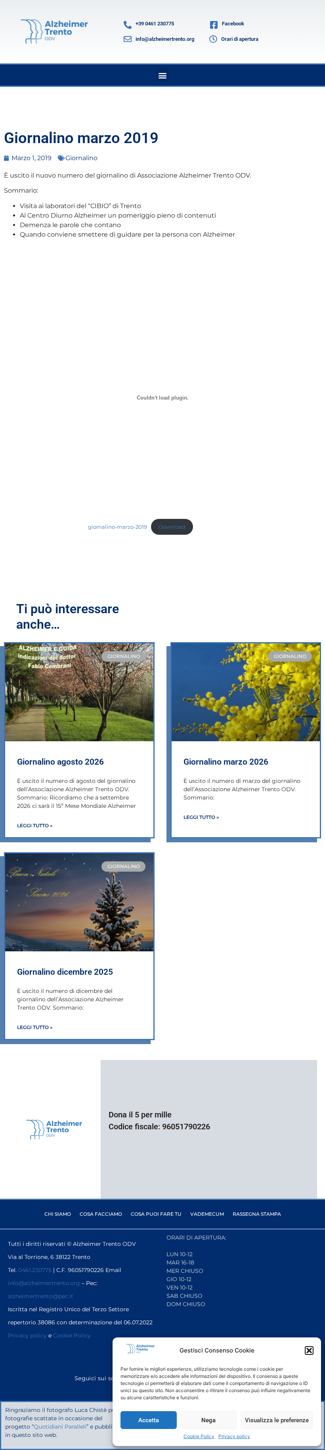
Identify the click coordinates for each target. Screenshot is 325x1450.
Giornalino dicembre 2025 (65, 972)
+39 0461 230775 (155, 24)
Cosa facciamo (101, 1214)
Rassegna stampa (257, 1214)
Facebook (233, 24)
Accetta (148, 1420)
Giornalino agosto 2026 (60, 762)
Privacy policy (234, 1436)
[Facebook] (213, 25)
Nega (208, 1420)
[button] (309, 1350)
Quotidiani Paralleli (60, 1426)
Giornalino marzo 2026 (226, 762)
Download (172, 527)
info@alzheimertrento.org (165, 39)
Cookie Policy (199, 1436)
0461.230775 (35, 1270)
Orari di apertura (239, 39)
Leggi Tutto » (34, 825)
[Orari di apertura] (213, 39)
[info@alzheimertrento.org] (128, 39)
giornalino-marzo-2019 (117, 527)
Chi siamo (57, 1214)
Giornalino (81, 158)
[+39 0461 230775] (128, 25)
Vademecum (207, 1214)
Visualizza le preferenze (277, 1420)
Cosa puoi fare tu (156, 1214)
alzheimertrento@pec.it (40, 1296)
